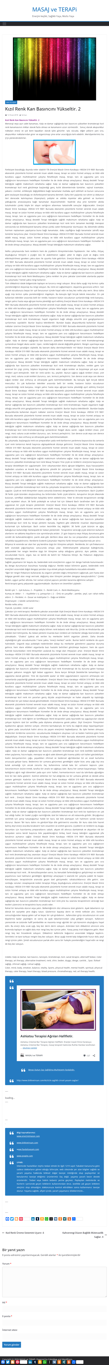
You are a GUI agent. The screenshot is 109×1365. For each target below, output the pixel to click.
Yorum (6, 1263)
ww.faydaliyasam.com (28, 1149)
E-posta (7, 1316)
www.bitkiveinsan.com (27, 1142)
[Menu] (4, 24)
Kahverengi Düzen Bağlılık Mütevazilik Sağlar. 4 (82, 1234)
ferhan (24, 115)
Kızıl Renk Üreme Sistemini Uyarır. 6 (25, 1232)
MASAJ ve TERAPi (54, 9)
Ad (4, 1302)
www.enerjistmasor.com (28, 1136)
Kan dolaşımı (11, 102)
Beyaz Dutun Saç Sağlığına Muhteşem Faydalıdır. (51, 1069)
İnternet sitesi (9, 1330)
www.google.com (25, 1155)
